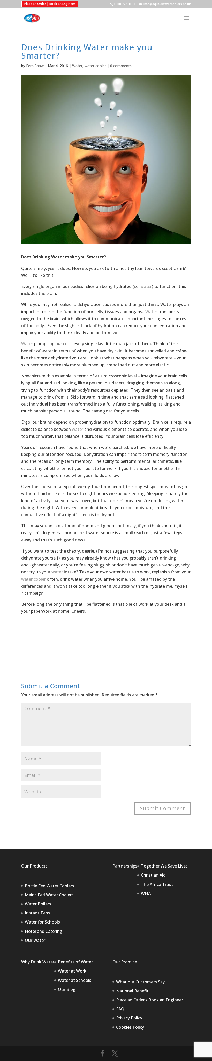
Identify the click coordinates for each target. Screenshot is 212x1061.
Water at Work (72, 971)
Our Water (35, 940)
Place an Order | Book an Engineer (49, 4)
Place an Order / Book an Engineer (149, 1000)
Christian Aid (153, 875)
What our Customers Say (140, 982)
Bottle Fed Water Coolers (49, 886)
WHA (146, 893)
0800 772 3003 (124, 4)
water (146, 286)
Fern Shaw (35, 65)
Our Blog (66, 989)
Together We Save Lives (164, 866)
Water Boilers (38, 904)
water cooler (95, 65)
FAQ (120, 1009)
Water (77, 65)
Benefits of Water (75, 962)
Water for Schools (42, 922)
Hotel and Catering (43, 931)
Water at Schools (74, 980)
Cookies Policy (130, 1027)
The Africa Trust (157, 884)
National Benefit (132, 991)
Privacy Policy (129, 1018)
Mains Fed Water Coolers (49, 895)
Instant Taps (37, 913)
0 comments (121, 65)
